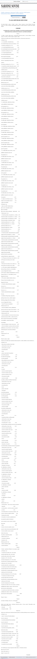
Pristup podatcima (19, 657)
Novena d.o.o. (5, 658)
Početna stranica (26, 1)
